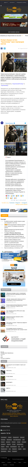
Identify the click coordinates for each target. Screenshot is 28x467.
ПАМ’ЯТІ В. (8, 388)
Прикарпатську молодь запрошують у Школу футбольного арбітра (14, 317)
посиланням (23, 423)
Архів (5, 2)
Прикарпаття (15, 437)
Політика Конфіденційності (18, 459)
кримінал (8, 442)
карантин (22, 437)
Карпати (8, 444)
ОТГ (22, 446)
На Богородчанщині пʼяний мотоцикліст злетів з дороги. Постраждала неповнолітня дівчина (14, 226)
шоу (10, 449)
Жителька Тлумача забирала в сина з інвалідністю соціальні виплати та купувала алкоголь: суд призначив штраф (14, 241)
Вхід (9, 459)
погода (13, 444)
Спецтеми (12, 464)
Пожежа (13, 442)
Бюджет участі (4, 449)
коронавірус (3, 437)
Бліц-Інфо (3, 439)
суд (19, 446)
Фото (15, 462)
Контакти (12, 2)
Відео (20, 462)
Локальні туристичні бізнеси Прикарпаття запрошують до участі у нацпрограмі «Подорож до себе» (16, 305)
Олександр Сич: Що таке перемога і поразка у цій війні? (15, 365)
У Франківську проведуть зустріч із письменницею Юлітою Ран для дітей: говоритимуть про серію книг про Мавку (16, 294)
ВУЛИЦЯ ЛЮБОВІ (9, 376)
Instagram (24, 202)
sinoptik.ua (7, 358)
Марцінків (14, 449)
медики (2, 446)
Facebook (11, 202)
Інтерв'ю (9, 462)
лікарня (2, 442)
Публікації (5, 464)
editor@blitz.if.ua (15, 411)
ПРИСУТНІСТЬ (8, 370)
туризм (19, 449)
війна (24, 449)
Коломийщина (13, 446)
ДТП (23, 439)
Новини (3, 462)
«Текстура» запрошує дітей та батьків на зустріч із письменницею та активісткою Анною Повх (16, 300)
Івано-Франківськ (17, 439)
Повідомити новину (21, 2)
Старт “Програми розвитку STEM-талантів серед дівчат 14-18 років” (15, 311)
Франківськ (9, 439)
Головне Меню (14, 32)
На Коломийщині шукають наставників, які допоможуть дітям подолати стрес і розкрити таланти (16, 329)
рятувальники (20, 444)
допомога (3, 444)
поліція (18, 442)
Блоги (25, 462)
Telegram (17, 202)
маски (9, 451)
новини (9, 437)
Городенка (14, 451)
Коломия (24, 442)
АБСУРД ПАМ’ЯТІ (9, 382)
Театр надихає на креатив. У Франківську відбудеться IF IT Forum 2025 (16, 323)
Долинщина (3, 451)
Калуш (7, 446)
